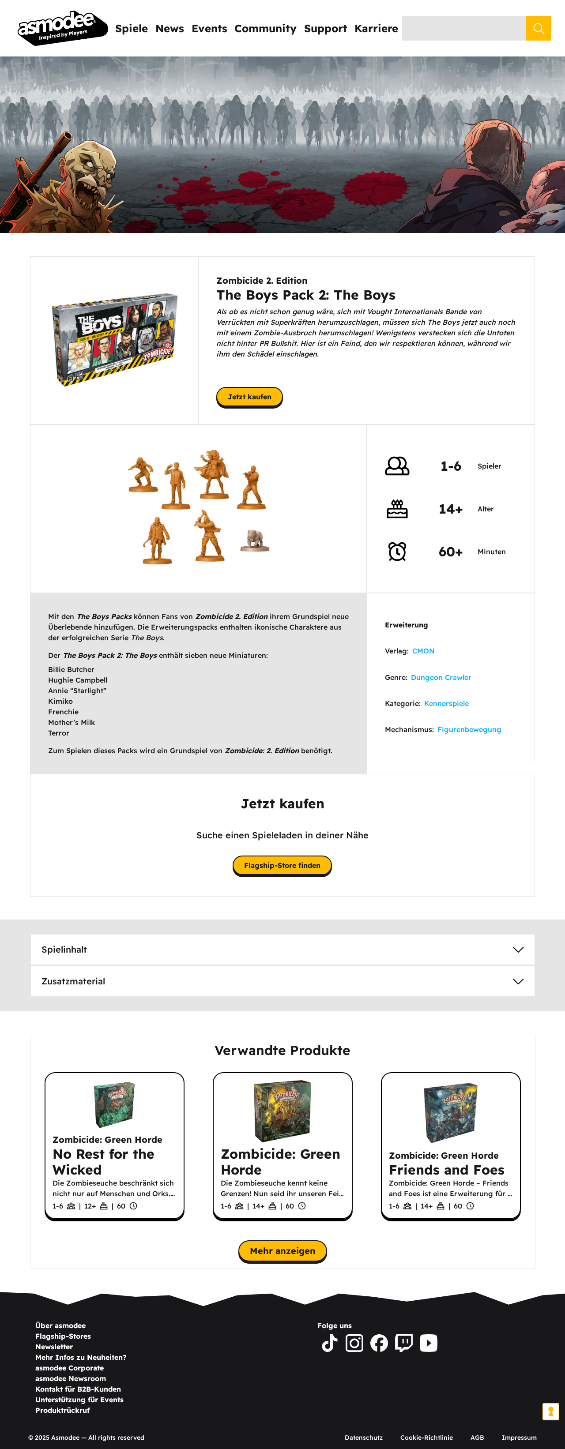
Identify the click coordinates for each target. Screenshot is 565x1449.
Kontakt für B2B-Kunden (78, 1389)
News (169, 28)
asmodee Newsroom (70, 1378)
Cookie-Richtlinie (426, 1437)
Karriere (376, 28)
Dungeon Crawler (441, 677)
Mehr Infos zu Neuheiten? (81, 1357)
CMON (423, 650)
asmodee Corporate (69, 1367)
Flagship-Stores (63, 1336)
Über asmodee (60, 1325)
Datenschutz (364, 1437)
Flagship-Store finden (282, 865)
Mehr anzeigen (283, 1250)
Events (209, 28)
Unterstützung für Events (79, 1399)
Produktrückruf (62, 1410)
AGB (477, 1437)
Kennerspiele (446, 703)
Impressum (519, 1437)
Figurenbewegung (469, 729)
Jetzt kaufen (249, 396)
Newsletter (54, 1346)
